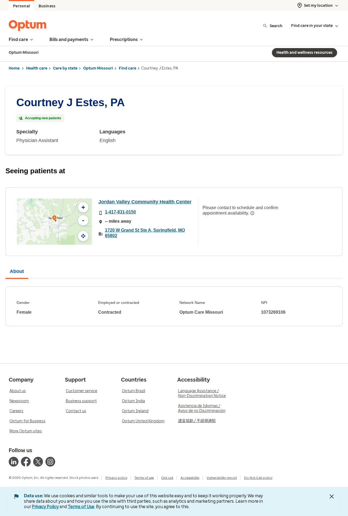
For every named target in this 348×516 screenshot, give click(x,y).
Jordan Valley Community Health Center (144, 201)
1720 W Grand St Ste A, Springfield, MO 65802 (145, 233)
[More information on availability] (252, 213)
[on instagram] (50, 462)
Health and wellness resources (304, 52)
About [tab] (17, 271)
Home (14, 68)
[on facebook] (26, 462)
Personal (21, 6)
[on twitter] (38, 462)
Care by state (65, 68)
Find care (127, 68)
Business (47, 6)
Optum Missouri (98, 68)
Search (276, 25)
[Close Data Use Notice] (331, 496)
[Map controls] (83, 236)
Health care (36, 68)
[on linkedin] (13, 462)
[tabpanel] (174, 306)
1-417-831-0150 (120, 212)
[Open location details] (54, 218)
